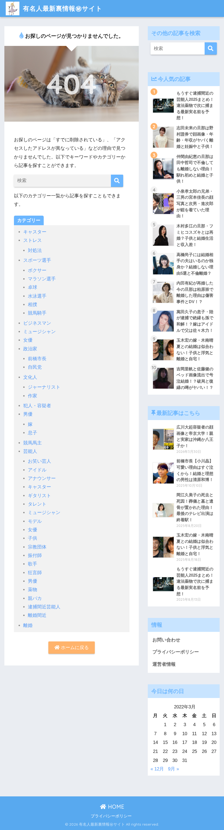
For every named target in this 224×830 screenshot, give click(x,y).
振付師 (35, 555)
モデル (35, 521)
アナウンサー (42, 478)
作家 (32, 395)
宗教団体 (37, 547)
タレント (37, 504)
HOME (115, 806)
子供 (32, 538)
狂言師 (35, 572)
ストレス (32, 240)
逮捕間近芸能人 (44, 606)
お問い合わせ (166, 640)
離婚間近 (37, 615)
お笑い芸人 (39, 461)
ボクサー (37, 270)
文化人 (30, 377)
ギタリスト (39, 495)
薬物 (32, 589)
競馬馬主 (32, 442)
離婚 (28, 625)
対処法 (35, 250)
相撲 (32, 304)
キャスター (34, 231)
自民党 (35, 367)
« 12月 (157, 769)
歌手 (32, 564)
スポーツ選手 (37, 260)
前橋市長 (37, 358)
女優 (28, 340)
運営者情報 (164, 664)
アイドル (37, 470)
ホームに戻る (74, 647)
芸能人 (30, 451)
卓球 (32, 287)
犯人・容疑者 (37, 405)
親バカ (35, 598)
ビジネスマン (37, 323)
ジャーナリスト (44, 387)
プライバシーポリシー (175, 652)
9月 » (173, 769)
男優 (28, 414)
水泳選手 (37, 296)
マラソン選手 (42, 278)
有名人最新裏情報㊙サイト (61, 8)
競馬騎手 (37, 313)
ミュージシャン (39, 331)
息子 (32, 432)
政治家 (30, 348)
